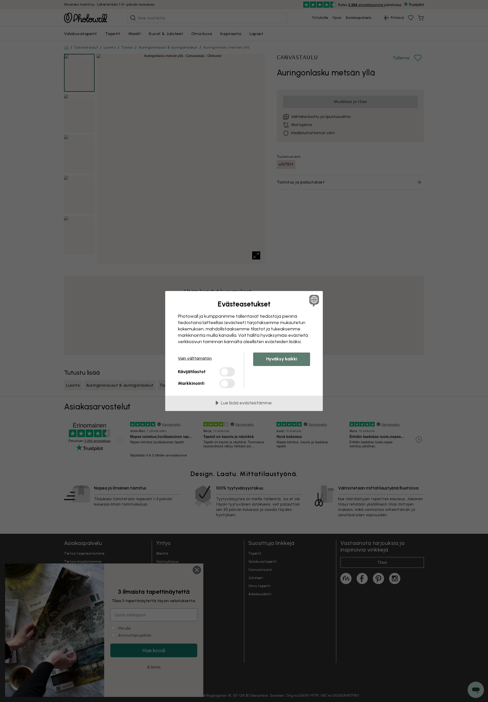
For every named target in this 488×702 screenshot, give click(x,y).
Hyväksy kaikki (281, 359)
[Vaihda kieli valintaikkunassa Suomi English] (313, 300)
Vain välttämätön (195, 358)
